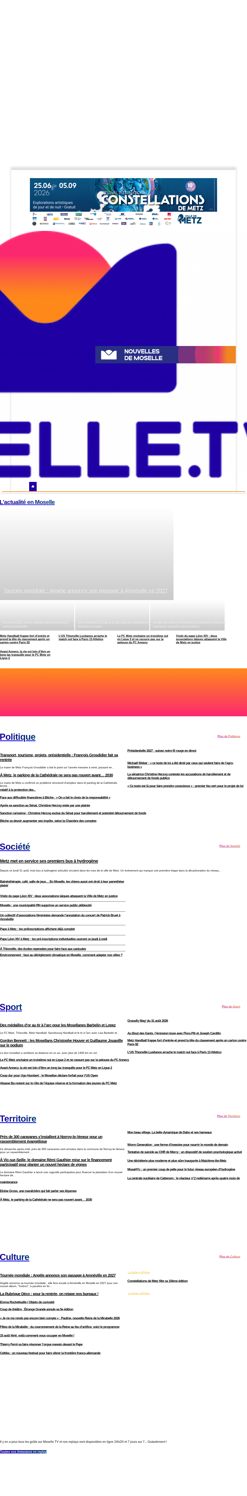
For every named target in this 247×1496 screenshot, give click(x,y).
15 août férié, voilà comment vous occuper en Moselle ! (37, 1335)
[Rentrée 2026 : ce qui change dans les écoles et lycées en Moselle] (37, 615)
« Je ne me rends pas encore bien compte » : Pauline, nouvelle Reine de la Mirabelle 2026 (60, 1318)
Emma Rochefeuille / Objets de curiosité (27, 1302)
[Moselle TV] (45, 354)
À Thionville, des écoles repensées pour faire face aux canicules (43, 949)
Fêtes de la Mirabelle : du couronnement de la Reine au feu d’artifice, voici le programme (59, 1327)
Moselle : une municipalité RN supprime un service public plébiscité (45, 905)
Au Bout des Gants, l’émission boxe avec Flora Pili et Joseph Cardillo (174, 1033)
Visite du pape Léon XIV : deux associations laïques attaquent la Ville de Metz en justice (59, 896)
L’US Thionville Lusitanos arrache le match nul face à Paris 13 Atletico (174, 1052)
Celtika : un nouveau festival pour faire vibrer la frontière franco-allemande (50, 1353)
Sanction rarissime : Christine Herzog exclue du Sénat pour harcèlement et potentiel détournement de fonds (73, 813)
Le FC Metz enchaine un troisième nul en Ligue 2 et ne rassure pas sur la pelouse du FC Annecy (64, 1060)
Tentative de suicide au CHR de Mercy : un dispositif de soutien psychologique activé (184, 1152)
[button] (235, 486)
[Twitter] (224, 174)
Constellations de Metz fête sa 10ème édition (157, 1281)
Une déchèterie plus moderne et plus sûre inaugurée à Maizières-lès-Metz (176, 1161)
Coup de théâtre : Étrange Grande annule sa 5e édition (36, 1309)
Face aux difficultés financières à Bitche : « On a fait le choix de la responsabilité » (55, 797)
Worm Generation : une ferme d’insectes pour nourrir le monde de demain (177, 1145)
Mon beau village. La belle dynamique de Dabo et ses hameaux (169, 1132)
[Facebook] (211, 174)
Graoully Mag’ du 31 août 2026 (147, 1021)
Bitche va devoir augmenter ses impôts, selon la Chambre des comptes (48, 821)
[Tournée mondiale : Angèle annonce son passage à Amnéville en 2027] (86, 553)
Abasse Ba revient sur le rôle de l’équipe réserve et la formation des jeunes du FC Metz (58, 1083)
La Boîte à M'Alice (139, 1272)
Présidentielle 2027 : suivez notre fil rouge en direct (161, 751)
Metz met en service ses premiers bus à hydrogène (49, 861)
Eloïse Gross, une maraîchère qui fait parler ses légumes (38, 1191)
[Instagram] (217, 174)
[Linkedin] (237, 174)
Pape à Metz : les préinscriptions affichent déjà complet (37, 929)
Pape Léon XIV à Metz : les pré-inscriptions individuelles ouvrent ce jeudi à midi (53, 939)
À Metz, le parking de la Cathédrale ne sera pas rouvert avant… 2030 (46, 1199)
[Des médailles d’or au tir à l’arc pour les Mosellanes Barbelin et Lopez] (112, 615)
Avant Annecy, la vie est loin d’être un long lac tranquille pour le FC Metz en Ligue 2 (56, 1068)
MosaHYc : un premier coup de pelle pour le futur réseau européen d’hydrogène (181, 1169)
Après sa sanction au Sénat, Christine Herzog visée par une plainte (45, 805)
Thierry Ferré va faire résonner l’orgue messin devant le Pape (41, 1344)
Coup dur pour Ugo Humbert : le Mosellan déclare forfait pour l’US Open (49, 1075)
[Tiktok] (230, 174)
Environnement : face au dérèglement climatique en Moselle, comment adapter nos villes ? (61, 955)
